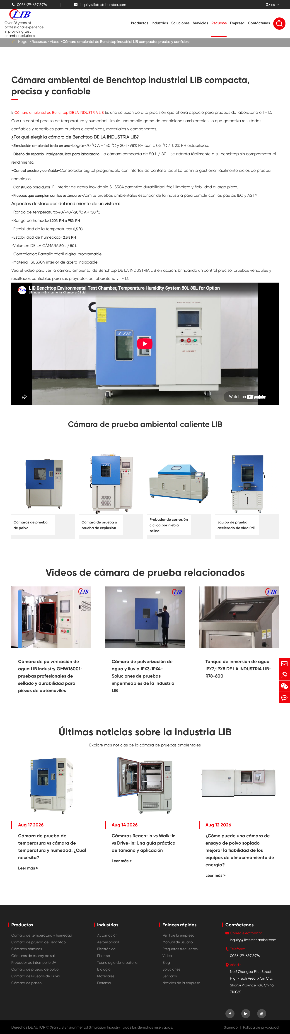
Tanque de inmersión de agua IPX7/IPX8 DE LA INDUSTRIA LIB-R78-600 (238, 669)
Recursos (219, 23)
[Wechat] (284, 686)
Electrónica (106, 949)
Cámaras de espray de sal (33, 956)
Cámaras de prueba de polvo (31, 525)
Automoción (107, 935)
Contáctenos (259, 23)
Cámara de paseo (26, 983)
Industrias (160, 23)
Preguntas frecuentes (180, 949)
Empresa (237, 23)
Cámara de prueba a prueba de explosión (99, 525)
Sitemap (231, 1027)
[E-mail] (284, 663)
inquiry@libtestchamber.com (100, 4)
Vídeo (54, 41)
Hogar (23, 41)
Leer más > (28, 868)
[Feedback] (284, 697)
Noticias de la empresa (181, 983)
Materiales (105, 976)
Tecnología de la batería (117, 962)
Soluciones (180, 23)
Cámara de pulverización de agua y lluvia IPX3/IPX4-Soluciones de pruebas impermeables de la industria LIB (143, 676)
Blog (166, 962)
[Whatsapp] (284, 674)
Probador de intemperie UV (33, 962)
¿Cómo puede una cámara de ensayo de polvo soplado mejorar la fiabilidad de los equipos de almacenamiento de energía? (239, 850)
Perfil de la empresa (178, 935)
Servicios (200, 23)
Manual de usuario (177, 942)
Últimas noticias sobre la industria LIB (145, 732)
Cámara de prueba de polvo (35, 969)
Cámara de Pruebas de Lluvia (35, 976)
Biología (104, 969)
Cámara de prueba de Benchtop (38, 942)
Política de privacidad (261, 1027)
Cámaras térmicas (26, 949)
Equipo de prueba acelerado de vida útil (236, 525)
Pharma (103, 956)
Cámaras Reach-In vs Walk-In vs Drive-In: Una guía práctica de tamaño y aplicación (144, 843)
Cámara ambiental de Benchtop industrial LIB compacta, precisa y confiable (126, 41)
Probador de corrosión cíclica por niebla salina (169, 525)
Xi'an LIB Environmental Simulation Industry (85, 1027)
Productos (139, 23)
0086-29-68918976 (29, 4)
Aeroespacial (108, 942)
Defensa (104, 983)
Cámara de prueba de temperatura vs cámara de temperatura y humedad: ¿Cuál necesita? (52, 846)
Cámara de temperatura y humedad (41, 935)
